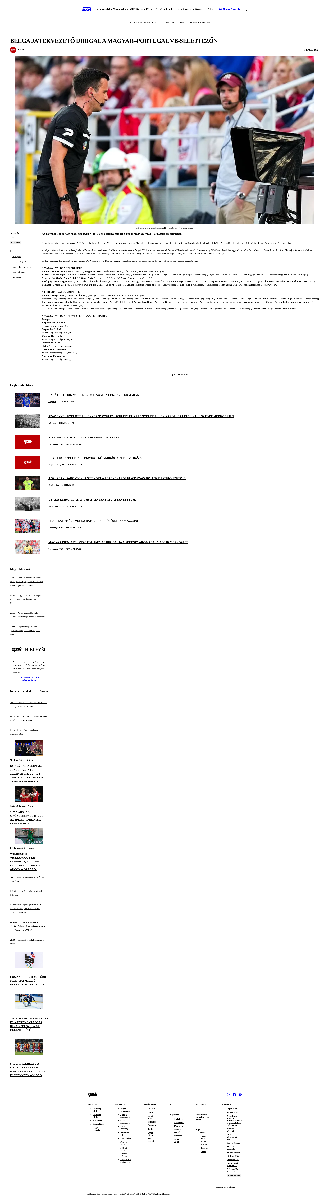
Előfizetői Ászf (233, 1160)
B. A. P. (20, 50)
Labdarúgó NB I (55, 444)
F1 (167, 9)
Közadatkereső (233, 1152)
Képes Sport (170, 22)
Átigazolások (98, 1124)
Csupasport (182, 22)
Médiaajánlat (232, 1112)
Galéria (198, 9)
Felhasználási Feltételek (232, 1170)
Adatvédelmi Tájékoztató (232, 1164)
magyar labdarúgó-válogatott (22, 267)
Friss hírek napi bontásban (141, 22)
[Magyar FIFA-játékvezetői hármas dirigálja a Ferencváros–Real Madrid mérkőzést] (27, 553)
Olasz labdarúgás (125, 1121)
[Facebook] (234, 1094)
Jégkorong (178, 1126)
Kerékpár (152, 1122)
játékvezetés (16, 277)
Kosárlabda (179, 1122)
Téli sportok (151, 1139)
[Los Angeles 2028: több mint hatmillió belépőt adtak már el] (29, 967)
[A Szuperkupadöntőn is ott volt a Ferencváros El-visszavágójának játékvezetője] (27, 489)
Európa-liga (53, 485)
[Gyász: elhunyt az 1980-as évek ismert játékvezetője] (27, 511)
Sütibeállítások (234, 1175)
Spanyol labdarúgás (125, 1116)
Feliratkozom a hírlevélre (29, 679)
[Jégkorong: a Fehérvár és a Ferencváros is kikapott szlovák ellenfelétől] (29, 1009)
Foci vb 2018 (123, 1143)
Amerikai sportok (178, 1131)
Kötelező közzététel (231, 1130)
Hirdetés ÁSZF (233, 1156)
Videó (203, 1152)
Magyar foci (92, 1104)
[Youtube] (240, 1094)
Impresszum (232, 1109)
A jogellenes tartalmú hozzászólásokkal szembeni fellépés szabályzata (234, 1120)
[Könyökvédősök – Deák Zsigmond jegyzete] (27, 448)
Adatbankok (105, 9)
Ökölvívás (152, 1125)
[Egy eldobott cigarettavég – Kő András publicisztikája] (27, 468)
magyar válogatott (18, 272)
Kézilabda (178, 1119)
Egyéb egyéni (150, 1134)
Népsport (52, 423)
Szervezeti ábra (233, 1143)
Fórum (204, 1144)
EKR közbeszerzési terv (232, 1137)
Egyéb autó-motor (203, 1138)
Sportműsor (158, 22)
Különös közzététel (231, 1147)
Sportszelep (201, 1104)
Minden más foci (17, 760)
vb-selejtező (16, 257)
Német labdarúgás (56, 506)
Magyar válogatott (56, 465)
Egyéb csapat (176, 1140)
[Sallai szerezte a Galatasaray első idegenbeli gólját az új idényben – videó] (29, 1054)
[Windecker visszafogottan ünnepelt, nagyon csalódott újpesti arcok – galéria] (29, 843)
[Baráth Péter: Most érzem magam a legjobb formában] (27, 406)
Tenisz (150, 1129)
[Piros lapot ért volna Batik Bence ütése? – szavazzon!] (27, 532)
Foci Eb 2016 (123, 1149)
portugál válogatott (19, 262)
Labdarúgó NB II (97, 1116)
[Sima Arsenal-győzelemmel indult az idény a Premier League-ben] (29, 801)
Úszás (150, 1112)
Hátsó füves (193, 22)
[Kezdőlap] (87, 9)
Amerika (160, 9)
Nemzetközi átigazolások (125, 1161)
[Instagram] (228, 1094)
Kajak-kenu (151, 1117)
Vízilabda (178, 1136)
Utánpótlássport (206, 22)
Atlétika (151, 1109)
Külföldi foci (120, 1104)
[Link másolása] (13, 237)
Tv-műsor (205, 1148)
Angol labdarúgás (18, 806)
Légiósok (52, 402)
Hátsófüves (97, 1120)
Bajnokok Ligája (124, 1133)
